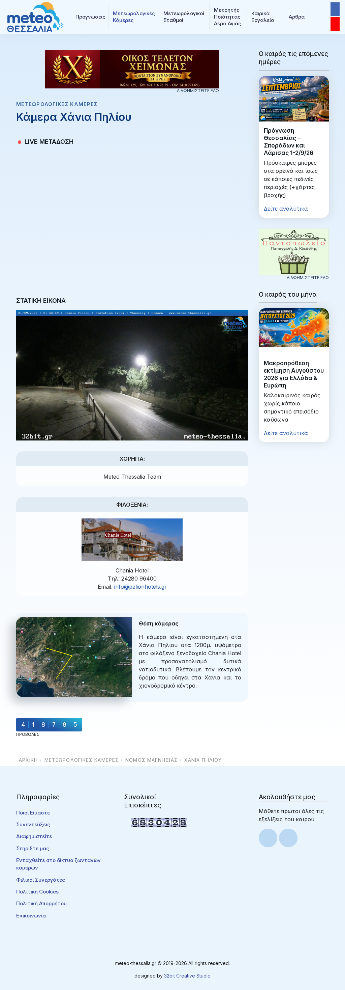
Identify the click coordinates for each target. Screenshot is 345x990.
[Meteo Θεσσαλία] (35, 16)
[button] (89, 16)
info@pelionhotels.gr (140, 586)
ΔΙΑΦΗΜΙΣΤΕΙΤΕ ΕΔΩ (198, 90)
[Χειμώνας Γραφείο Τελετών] (132, 68)
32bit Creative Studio (187, 976)
